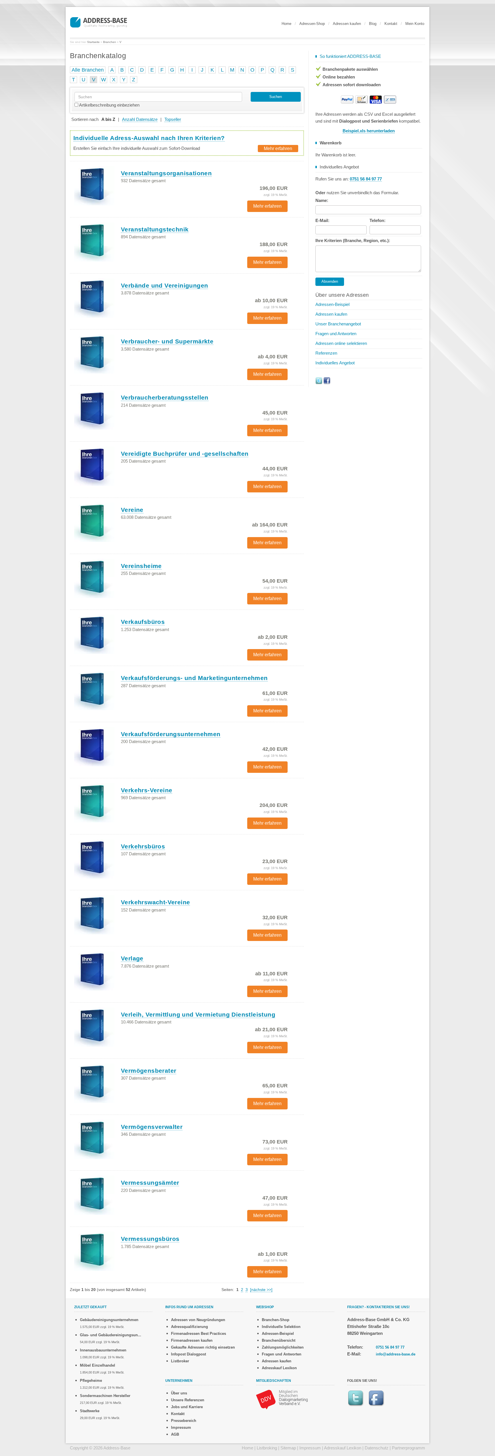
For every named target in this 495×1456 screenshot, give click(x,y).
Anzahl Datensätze (140, 119)
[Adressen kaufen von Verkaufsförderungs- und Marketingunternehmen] (94, 690)
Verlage (132, 958)
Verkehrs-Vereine (146, 790)
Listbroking (267, 1447)
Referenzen (326, 353)
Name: (321, 200)
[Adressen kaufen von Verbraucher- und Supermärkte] (94, 353)
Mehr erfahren (278, 148)
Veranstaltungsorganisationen (166, 173)
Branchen (109, 42)
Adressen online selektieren (341, 343)
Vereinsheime (141, 566)
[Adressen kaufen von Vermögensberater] (94, 1082)
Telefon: (378, 220)
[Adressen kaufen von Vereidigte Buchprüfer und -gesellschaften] (94, 465)
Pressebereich (183, 1420)
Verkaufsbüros (143, 621)
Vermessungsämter (150, 1182)
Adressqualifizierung (189, 1327)
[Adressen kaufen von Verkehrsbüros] (94, 858)
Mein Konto (414, 23)
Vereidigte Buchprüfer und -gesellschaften (184, 453)
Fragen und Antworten (335, 333)
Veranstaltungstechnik (154, 229)
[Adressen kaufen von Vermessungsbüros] (94, 1251)
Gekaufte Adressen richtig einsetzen (203, 1347)
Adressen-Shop (312, 23)
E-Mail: (322, 220)
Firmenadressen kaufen (192, 1340)
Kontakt (390, 23)
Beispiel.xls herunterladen (369, 130)
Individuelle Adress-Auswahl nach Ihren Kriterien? (149, 138)
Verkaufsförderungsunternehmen (171, 734)
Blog (372, 23)
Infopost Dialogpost (188, 1354)
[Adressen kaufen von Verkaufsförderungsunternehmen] (94, 746)
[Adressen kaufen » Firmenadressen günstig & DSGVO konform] (98, 21)
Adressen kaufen (347, 23)
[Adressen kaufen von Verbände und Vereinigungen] (94, 297)
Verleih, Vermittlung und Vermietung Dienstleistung (198, 1014)
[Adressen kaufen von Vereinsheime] (94, 578)
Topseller (172, 119)
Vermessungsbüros (150, 1238)
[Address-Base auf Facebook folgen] (326, 380)
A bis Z (108, 119)
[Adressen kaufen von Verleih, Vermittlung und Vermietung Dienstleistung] (94, 1026)
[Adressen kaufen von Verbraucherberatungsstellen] (94, 409)
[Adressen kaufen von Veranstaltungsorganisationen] (94, 185)
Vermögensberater (148, 1070)
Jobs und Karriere (187, 1407)
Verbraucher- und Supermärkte (167, 341)
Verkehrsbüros (143, 846)
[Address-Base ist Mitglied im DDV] (282, 1399)
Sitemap (288, 1447)
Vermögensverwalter (151, 1126)
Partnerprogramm (408, 1447)
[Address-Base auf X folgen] (318, 380)
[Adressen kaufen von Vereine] (94, 521)
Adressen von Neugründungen (198, 1320)
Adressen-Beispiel (332, 304)
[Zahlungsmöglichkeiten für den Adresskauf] (368, 99)
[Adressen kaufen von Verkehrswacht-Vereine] (94, 914)
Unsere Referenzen (187, 1400)
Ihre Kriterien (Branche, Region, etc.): (352, 240)
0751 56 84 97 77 (390, 1347)
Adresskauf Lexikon (279, 1368)
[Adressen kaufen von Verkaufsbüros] (94, 634)
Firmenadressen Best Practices (198, 1333)
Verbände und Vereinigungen (164, 285)
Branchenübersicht (278, 1340)
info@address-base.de (395, 1354)
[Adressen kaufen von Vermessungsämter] (94, 1195)
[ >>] (261, 1289)
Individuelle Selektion (281, 1327)
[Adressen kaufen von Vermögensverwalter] (94, 1138)
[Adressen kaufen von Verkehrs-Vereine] (94, 802)
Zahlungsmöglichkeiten (283, 1347)
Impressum (181, 1427)
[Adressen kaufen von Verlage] (94, 970)
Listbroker (180, 1361)
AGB (175, 1434)
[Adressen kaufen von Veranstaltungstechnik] (94, 241)
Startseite (93, 42)
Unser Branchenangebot (338, 323)
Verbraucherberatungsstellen (165, 397)
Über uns (179, 1393)
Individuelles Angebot (335, 362)
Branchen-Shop (275, 1320)
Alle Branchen (88, 70)
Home (286, 23)
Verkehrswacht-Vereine (155, 902)
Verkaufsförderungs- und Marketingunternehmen (194, 678)
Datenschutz (376, 1447)
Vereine (132, 509)
